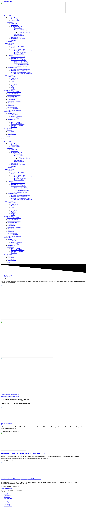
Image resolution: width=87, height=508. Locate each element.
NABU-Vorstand (15, 122)
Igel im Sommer (6, 424)
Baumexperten (11, 99)
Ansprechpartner (8, 90)
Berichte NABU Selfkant (17, 124)
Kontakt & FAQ (8, 128)
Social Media (11, 131)
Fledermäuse (14, 84)
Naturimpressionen (9, 75)
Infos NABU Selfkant (17, 125)
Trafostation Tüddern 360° (21, 63)
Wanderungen (14, 25)
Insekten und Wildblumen (14, 101)
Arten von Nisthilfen (16, 58)
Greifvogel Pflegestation (13, 95)
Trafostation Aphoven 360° (21, 66)
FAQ (8, 136)
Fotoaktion (14, 23)
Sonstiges (13, 40)
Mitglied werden (11, 134)
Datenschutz (7, 495)
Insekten (13, 87)
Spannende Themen (16, 116)
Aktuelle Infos (11, 17)
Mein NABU (7, 111)
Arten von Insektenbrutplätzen (19, 70)
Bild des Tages (15, 19)
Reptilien (13, 86)
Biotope (9, 44)
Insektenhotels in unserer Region (23, 73)
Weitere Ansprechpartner (14, 110)
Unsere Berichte (15, 20)
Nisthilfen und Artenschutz (18, 57)
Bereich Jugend (11, 113)
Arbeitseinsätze (18, 34)
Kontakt (9, 130)
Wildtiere (13, 81)
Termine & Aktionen (9, 15)
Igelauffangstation (12, 107)
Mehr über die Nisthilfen (20, 61)
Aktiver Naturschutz (16, 26)
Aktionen (9, 22)
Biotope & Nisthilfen (9, 43)
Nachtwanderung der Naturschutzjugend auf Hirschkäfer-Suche (23, 453)
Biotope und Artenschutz (17, 46)
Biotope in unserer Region (18, 49)
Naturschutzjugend (12, 93)
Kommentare (10, 133)
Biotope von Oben (19, 54)
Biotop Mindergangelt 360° (21, 52)
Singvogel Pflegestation (13, 96)
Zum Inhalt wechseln (6, 1)
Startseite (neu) (8, 498)
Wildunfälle (10, 105)
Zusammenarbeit (15, 37)
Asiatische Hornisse (12, 98)
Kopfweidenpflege (19, 35)
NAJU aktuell (14, 114)
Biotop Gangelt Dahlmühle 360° (23, 51)
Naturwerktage (18, 28)
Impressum (7, 497)
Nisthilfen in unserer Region (18, 60)
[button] (43, 139)
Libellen (13, 89)
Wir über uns (10, 121)
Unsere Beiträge (11, 76)
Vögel (12, 82)
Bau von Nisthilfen (19, 29)
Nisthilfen (10, 55)
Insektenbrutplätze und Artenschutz (20, 69)
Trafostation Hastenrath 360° (22, 64)
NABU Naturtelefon (13, 108)
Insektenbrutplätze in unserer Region (21, 72)
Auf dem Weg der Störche (18, 38)
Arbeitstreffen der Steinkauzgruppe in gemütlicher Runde (21, 479)
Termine (9, 41)
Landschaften (14, 78)
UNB (8, 104)
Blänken (13, 47)
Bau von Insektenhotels (24, 32)
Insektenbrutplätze (12, 67)
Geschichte (14, 127)
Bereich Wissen (11, 119)
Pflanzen (13, 79)
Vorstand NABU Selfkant (14, 92)
